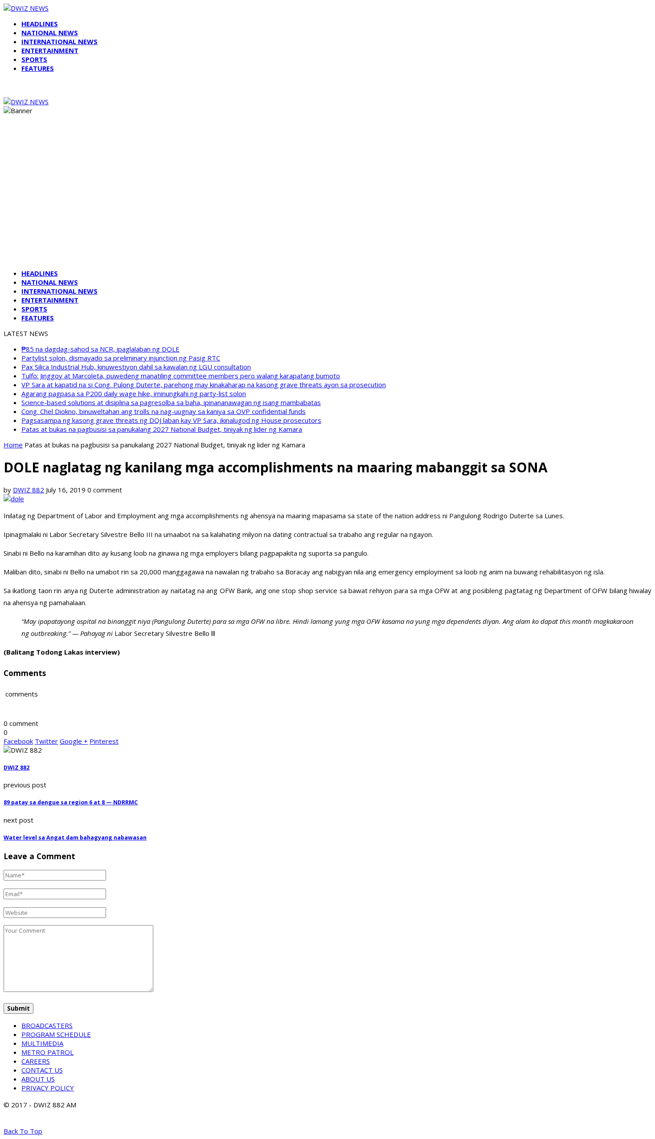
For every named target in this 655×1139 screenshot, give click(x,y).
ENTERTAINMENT (49, 50)
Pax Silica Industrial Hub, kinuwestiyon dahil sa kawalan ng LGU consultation (136, 366)
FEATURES (37, 68)
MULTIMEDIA (42, 1043)
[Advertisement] (327, 199)
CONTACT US (42, 1069)
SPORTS (34, 59)
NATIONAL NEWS (49, 32)
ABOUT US (38, 1078)
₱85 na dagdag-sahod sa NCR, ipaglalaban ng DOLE (100, 348)
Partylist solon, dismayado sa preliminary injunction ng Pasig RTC (120, 357)
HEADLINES (39, 23)
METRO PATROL (47, 1052)
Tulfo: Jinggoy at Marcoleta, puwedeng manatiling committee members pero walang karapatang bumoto (180, 375)
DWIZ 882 (28, 489)
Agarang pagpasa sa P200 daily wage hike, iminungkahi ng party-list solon (133, 393)
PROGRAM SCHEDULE (56, 1034)
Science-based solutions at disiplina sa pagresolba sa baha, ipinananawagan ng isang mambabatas (171, 402)
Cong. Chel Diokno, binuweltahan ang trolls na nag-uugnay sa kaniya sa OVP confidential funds (163, 411)
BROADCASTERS (47, 1025)
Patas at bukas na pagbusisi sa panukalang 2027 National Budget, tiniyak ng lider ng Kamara (161, 429)
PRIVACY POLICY (47, 1087)
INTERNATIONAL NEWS (59, 41)
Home (13, 444)
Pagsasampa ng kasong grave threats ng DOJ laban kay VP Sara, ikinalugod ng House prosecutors (171, 420)
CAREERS (35, 1061)
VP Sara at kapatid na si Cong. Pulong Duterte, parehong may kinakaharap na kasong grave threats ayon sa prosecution (203, 384)
